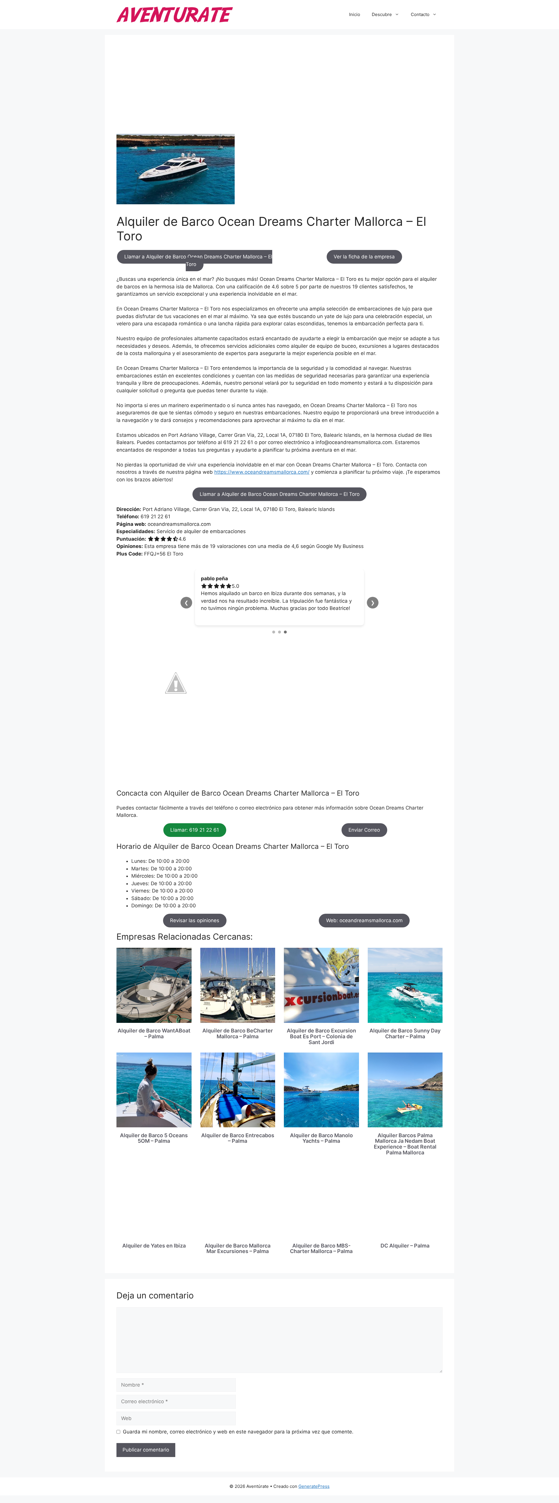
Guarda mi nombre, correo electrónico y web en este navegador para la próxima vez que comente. (238, 1432)
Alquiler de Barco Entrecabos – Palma (237, 1138)
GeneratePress (314, 1486)
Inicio (354, 14)
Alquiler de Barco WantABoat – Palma (154, 1033)
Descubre (382, 14)
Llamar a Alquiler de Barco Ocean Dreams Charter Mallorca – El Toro (198, 260)
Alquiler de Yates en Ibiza (154, 1246)
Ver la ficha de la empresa (364, 257)
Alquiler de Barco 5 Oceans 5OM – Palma (154, 1138)
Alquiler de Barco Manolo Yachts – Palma (321, 1138)
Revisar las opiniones (194, 920)
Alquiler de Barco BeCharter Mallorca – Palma (237, 1033)
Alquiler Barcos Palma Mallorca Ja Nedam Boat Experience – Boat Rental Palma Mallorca (405, 1144)
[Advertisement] (279, 90)
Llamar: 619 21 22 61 (194, 830)
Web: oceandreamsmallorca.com (364, 920)
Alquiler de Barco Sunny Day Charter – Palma (405, 1033)
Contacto (420, 14)
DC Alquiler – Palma (405, 1246)
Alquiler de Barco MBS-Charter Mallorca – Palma (321, 1248)
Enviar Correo (364, 830)
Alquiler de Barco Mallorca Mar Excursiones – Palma (237, 1248)
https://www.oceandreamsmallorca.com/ (261, 472)
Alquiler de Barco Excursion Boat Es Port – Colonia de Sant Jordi (321, 1036)
